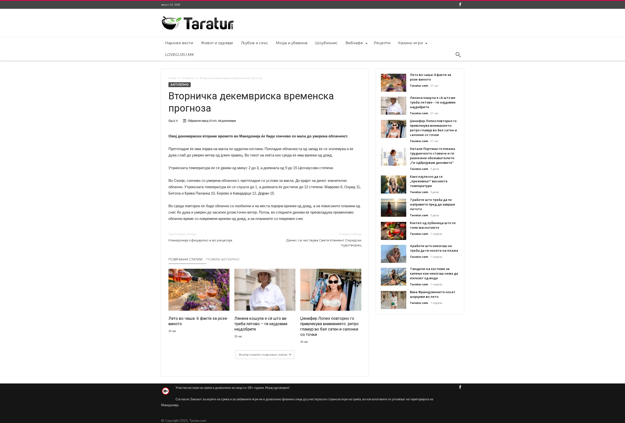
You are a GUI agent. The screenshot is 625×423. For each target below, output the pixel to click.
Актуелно (188, 78)
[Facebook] (460, 5)
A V (175, 121)
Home (172, 78)
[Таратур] (197, 16)
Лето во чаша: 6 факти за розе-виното (198, 321)
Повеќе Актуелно (223, 259)
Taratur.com (419, 85)
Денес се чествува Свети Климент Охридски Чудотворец (323, 239)
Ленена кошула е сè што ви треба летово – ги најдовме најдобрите (260, 323)
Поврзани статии (185, 259)
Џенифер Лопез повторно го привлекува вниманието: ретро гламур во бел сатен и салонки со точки (329, 326)
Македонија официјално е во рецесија (200, 237)
